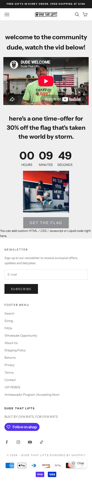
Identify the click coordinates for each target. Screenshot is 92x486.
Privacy (9, 365)
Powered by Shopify (67, 455)
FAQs (8, 328)
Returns (10, 358)
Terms (9, 373)
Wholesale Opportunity (20, 336)
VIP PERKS (12, 387)
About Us (11, 343)
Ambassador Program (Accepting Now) (32, 395)
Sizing (8, 321)
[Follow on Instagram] (18, 442)
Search (9, 313)
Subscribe (21, 289)
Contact (10, 380)
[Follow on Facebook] (6, 442)
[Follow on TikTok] (41, 442)
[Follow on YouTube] (30, 442)
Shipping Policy (15, 350)
